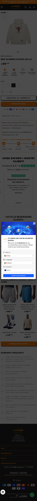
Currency (9, 267)
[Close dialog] (34, 223)
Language (9, 259)
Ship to (8, 252)
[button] (18, 256)
